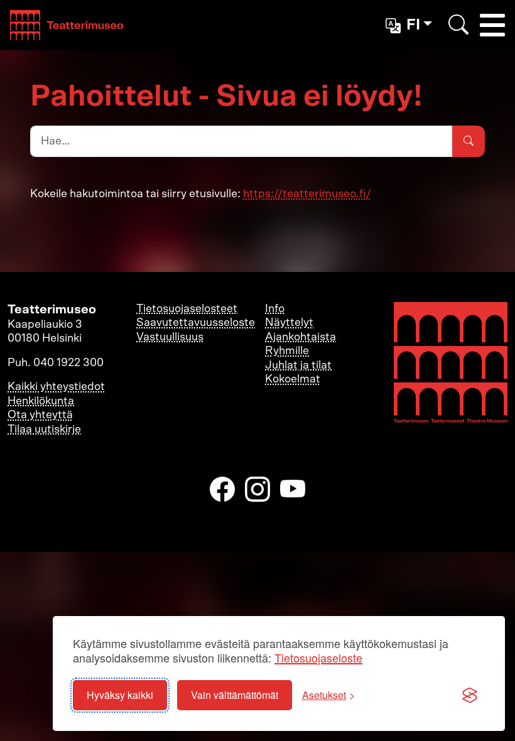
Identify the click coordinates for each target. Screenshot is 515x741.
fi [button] (413, 25)
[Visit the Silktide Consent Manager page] (470, 695)
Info (275, 309)
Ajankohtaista (300, 337)
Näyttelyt (289, 322)
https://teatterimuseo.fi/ (307, 194)
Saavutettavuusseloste (195, 322)
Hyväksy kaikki (120, 695)
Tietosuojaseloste (318, 658)
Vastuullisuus (169, 337)
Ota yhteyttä (40, 415)
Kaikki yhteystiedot (56, 386)
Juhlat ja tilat (298, 365)
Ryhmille (287, 351)
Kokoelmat (292, 379)
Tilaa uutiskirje (44, 429)
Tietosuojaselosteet (186, 309)
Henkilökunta (41, 401)
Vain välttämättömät (234, 695)
